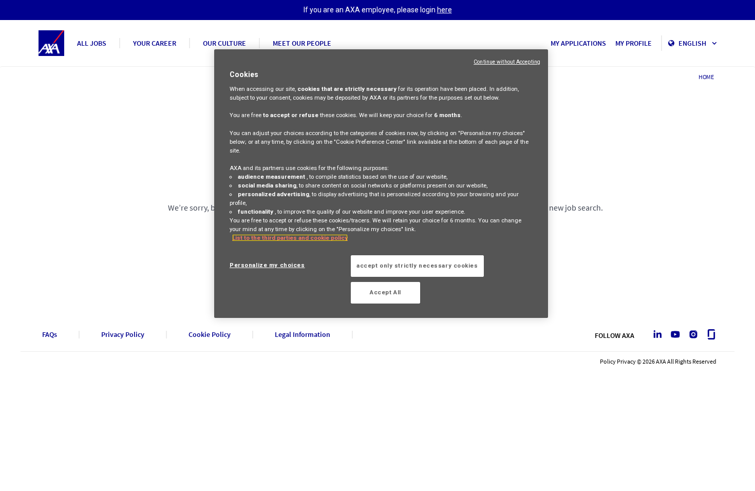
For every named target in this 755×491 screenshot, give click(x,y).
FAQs (49, 334)
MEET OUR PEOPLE (302, 43)
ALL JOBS (91, 43)
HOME (706, 77)
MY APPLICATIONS (578, 43)
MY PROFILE (633, 43)
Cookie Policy (209, 334)
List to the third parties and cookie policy (290, 237)
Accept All (385, 292)
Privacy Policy (122, 334)
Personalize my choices (267, 265)
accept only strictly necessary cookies (417, 265)
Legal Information (302, 334)
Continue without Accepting (507, 62)
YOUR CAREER (154, 43)
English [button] (693, 43)
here (444, 10)
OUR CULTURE (224, 43)
